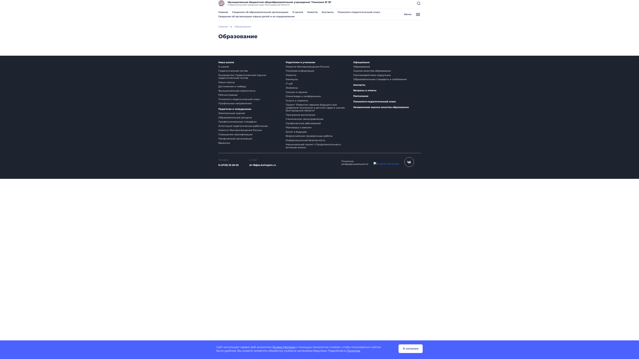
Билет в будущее (296, 131)
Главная (223, 12)
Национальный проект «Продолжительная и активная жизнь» (313, 146)
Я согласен (411, 348)
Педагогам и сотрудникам (234, 109)
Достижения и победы (232, 86)
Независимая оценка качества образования (381, 107)
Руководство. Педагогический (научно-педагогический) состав (242, 77)
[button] (419, 3)
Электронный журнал (231, 113)
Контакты (328, 12)
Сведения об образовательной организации (260, 12)
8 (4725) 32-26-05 (228, 165)
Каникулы (292, 79)
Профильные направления (235, 103)
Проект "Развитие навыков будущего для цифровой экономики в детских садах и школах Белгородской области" (315, 107)
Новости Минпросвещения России (240, 130)
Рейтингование (228, 94)
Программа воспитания (300, 114)
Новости (312, 12)
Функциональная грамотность (236, 90)
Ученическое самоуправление (304, 119)
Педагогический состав (233, 70)
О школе (297, 12)
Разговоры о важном (299, 127)
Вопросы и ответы (364, 90)
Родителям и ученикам (300, 62)
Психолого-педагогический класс (359, 12)
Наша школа (226, 62)
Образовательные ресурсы (235, 117)
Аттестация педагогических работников (243, 125)
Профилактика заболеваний (303, 123)
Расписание (360, 96)
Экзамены (292, 87)
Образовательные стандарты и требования (380, 79)
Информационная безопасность (305, 140)
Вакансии (224, 142)
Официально (361, 62)
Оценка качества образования (372, 70)
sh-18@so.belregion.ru (262, 165)
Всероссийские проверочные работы (309, 135)
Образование (361, 66)
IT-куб (289, 83)
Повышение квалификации (235, 134)
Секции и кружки (297, 92)
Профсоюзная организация (235, 138)
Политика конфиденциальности (354, 163)
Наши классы (226, 82)
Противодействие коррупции (372, 75)
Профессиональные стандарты (237, 121)
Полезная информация (300, 70)
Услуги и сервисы (297, 100)
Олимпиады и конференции (303, 96)
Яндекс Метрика (283, 347)
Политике (353, 350)
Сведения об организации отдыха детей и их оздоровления (256, 16)
